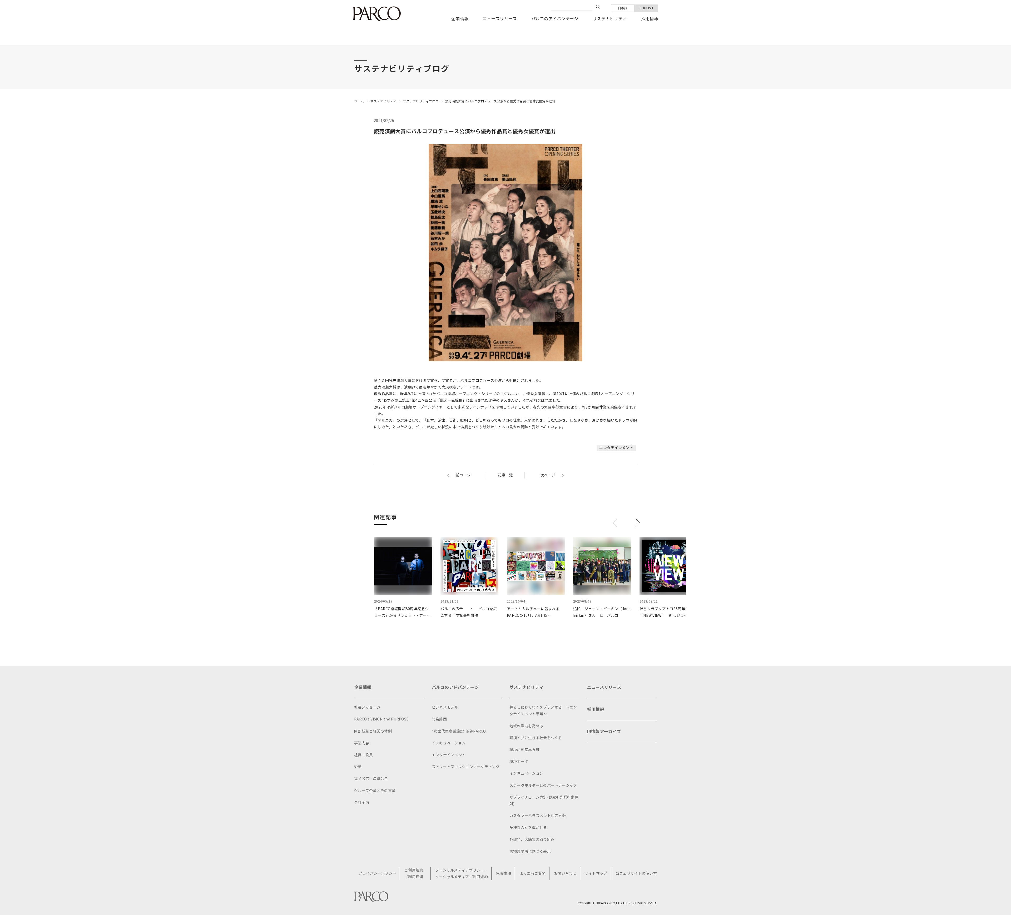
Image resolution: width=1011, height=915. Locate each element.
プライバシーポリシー (377, 873)
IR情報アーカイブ (604, 731)
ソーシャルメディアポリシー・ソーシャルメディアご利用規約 (461, 873)
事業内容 (361, 743)
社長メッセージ (367, 707)
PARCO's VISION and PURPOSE (381, 719)
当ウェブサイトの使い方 (636, 873)
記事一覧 (505, 475)
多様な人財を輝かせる (528, 828)
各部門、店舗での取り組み (531, 839)
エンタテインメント (616, 448)
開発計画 (439, 719)
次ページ (547, 475)
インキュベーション (449, 743)
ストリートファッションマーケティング (465, 767)
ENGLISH (646, 8)
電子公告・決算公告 (371, 779)
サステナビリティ (610, 18)
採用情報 (649, 18)
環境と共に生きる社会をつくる (535, 738)
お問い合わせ (565, 873)
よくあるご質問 (532, 873)
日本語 (623, 8)
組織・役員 (363, 755)
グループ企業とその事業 (374, 791)
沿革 (358, 767)
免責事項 (503, 873)
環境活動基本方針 (524, 750)
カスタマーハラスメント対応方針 (537, 816)
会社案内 (361, 802)
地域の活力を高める (526, 726)
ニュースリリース (500, 18)
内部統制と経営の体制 (373, 731)
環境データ (518, 761)
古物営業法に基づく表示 (530, 851)
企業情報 (459, 18)
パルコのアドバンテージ (554, 18)
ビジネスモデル (445, 707)
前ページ (463, 475)
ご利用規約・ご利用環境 (415, 873)
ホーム (359, 101)
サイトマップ (596, 873)
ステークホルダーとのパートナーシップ (543, 785)
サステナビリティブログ (421, 101)
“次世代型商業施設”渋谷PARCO (459, 731)
